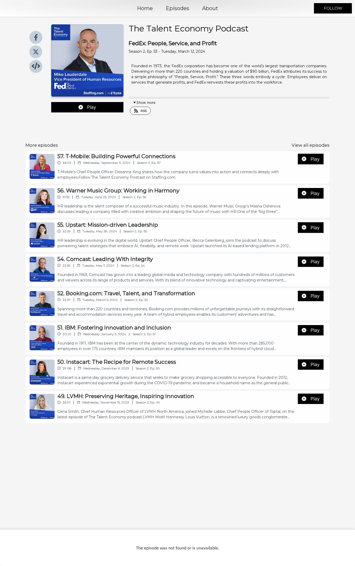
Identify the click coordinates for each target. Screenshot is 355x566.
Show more (145, 102)
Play (91, 107)
